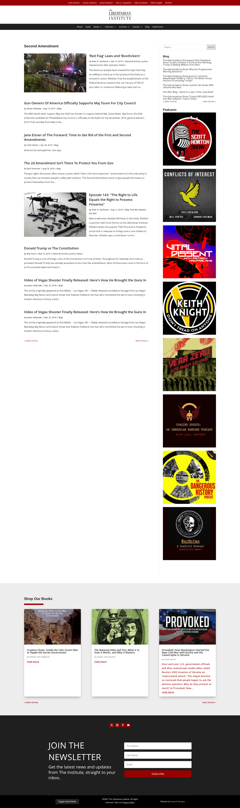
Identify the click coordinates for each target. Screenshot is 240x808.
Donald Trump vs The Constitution (51, 248)
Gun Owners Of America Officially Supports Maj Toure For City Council (80, 103)
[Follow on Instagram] (117, 725)
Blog (147, 27)
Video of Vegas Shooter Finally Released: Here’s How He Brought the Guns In (85, 312)
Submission (157, 27)
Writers (168, 3)
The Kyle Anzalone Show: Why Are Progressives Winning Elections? (187, 70)
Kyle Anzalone (141, 3)
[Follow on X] (111, 725)
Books (96, 27)
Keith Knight (156, 3)
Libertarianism (96, 65)
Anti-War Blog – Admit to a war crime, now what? (188, 91)
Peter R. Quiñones (100, 61)
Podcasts (109, 27)
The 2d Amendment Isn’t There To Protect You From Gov (68, 163)
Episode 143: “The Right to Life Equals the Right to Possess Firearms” (113, 199)
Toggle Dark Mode (67, 801)
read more (33, 661)
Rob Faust (31, 253)
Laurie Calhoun (90, 3)
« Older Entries (31, 340)
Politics (122, 65)
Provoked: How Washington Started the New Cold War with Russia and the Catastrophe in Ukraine (185, 652)
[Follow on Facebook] (123, 725)
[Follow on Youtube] (128, 725)
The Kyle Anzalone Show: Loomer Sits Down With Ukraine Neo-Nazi (188, 86)
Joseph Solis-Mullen (106, 657)
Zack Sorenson (33, 168)
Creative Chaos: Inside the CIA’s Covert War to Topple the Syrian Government (52, 651)
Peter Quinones (111, 65)
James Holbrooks (34, 285)
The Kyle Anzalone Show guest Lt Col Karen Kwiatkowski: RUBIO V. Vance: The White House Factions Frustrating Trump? (187, 78)
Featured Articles (133, 61)
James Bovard (106, 3)
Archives (123, 27)
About (79, 27)
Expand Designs (178, 801)
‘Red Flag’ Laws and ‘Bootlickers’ (114, 55)
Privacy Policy (128, 802)
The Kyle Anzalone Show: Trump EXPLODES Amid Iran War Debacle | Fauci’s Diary (188, 97)
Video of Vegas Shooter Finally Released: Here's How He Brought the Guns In (85, 280)
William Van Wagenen (40, 657)
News (88, 27)
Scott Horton (74, 3)
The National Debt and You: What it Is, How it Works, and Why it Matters (117, 651)
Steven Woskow (34, 108)
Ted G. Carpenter (124, 3)
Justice (145, 61)
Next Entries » (142, 340)
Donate (136, 27)
